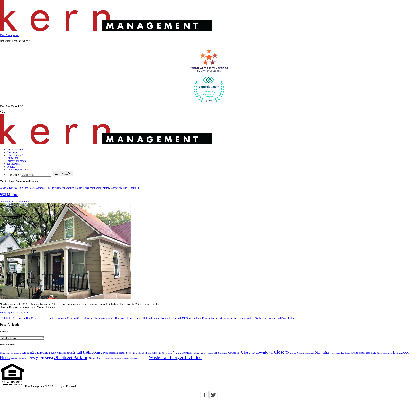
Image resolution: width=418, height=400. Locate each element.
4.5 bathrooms (198, 353)
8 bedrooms (208, 353)
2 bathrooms (40, 352)
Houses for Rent (15, 149)
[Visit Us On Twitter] (213, 398)
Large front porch (92, 187)
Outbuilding (94, 358)
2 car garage (67, 353)
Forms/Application (16, 160)
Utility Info (12, 157)
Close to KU (73, 318)
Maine (106, 187)
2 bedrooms (55, 352)
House (78, 187)
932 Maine (9, 195)
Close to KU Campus (33, 187)
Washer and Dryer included (125, 187)
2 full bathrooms (87, 352)
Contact (11, 166)
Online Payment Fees (18, 169)
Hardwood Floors (124, 318)
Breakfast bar (223, 353)
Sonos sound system (243, 318)
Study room (261, 318)
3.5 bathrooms (154, 353)
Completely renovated (305, 353)
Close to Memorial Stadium (60, 187)
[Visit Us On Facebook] (204, 398)
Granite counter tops (360, 353)
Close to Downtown (10, 187)
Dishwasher (87, 318)
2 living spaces (108, 353)
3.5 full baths (167, 353)
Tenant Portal (13, 163)
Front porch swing (104, 318)
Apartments (12, 152)
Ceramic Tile (37, 318)
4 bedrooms (19, 318)
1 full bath (25, 352)
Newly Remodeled (171, 318)
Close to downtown (56, 318)
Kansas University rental (147, 318)
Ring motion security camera (217, 318)
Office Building (15, 155)
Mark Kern (23, 201)
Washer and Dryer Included (283, 318)
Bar (28, 318)
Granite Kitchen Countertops (381, 353)
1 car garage (14, 353)
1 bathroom (4, 353)
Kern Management (9, 35)
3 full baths (5, 318)
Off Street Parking (191, 318)
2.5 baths (119, 353)
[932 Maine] (65, 298)
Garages (347, 353)
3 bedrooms (129, 353)
